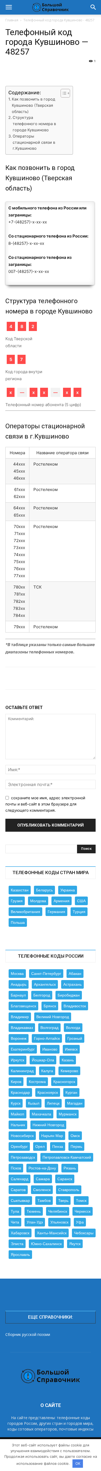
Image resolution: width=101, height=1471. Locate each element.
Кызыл (33, 1103)
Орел (40, 1146)
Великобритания (25, 912)
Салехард (19, 1179)
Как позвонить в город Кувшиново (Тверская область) (33, 105)
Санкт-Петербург (46, 973)
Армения (61, 901)
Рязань (70, 1168)
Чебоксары (83, 1233)
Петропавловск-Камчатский (67, 1157)
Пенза (57, 1146)
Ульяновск (59, 1222)
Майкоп (17, 1114)
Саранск (64, 1179)
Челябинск (57, 1211)
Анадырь (18, 984)
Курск (15, 1103)
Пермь (76, 1146)
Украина (67, 890)
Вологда (73, 1027)
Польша (18, 922)
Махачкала (41, 1114)
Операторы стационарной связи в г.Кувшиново (34, 142)
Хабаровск (20, 1233)
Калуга (47, 1071)
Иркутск (17, 1060)
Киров (16, 1081)
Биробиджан (69, 995)
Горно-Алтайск (47, 1038)
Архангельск (45, 984)
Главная (11, 20)
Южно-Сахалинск (46, 1244)
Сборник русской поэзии (27, 1334)
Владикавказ (22, 1027)
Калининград (22, 1071)
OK (77, 1463)
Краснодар (20, 1092)
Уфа (80, 1222)
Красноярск (47, 1092)
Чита (15, 1222)
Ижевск (71, 1049)
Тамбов (44, 1200)
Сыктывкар (20, 1200)
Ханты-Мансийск (52, 1233)
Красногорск (64, 1081)
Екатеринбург (23, 1049)
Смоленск (42, 1190)
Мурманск (67, 1114)
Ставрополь (68, 1190)
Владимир (20, 1017)
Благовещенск (23, 1006)
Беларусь (44, 890)
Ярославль (20, 1254)
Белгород (41, 995)
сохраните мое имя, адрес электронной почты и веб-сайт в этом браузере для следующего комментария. (45, 803)
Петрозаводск (23, 1157)
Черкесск (82, 1211)
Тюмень (34, 1211)
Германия (56, 912)
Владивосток (75, 1006)
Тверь (63, 1200)
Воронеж (18, 1038)
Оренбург (19, 1146)
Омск (75, 1136)
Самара (43, 1179)
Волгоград (49, 1027)
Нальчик (18, 1125)
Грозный (74, 1038)
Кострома (37, 1081)
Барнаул (18, 995)
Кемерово (69, 1071)
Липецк (53, 1103)
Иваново (49, 1049)
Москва (17, 973)
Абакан (75, 973)
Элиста (17, 1244)
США (81, 901)
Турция (79, 912)
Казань (68, 1060)
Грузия (17, 901)
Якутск (75, 1244)
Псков (16, 1168)
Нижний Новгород (48, 1125)
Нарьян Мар (52, 1136)
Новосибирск (22, 1136)
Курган (71, 1092)
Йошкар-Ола (43, 1060)
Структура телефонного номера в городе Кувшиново (34, 123)
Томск (81, 1200)
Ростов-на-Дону (42, 1168)
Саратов (18, 1190)
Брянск (50, 1006)
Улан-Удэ (35, 1222)
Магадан (74, 1103)
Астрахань (72, 984)
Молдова (38, 901)
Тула (15, 1211)
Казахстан (20, 890)
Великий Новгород (52, 1017)
